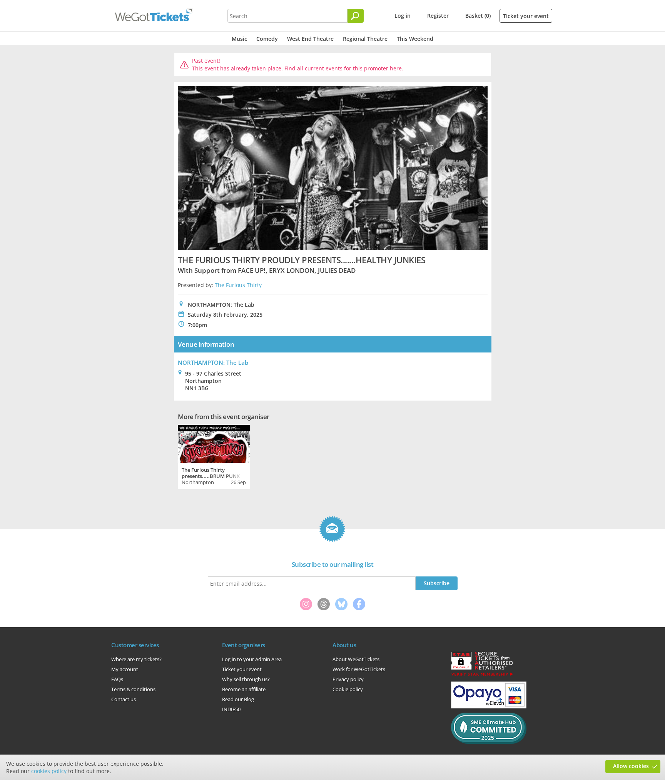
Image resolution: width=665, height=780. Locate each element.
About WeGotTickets (355, 659)
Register (438, 15)
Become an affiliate (244, 689)
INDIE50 (231, 709)
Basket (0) (478, 15)
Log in (402, 15)
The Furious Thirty (238, 285)
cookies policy (49, 771)
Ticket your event (526, 16)
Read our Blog (238, 699)
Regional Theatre (365, 38)
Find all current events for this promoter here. (343, 68)
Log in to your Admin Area (252, 659)
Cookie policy (347, 689)
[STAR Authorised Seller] (482, 675)
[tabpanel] (214, 456)
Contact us (123, 699)
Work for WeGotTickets (358, 669)
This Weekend (415, 38)
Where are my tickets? (136, 659)
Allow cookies (631, 766)
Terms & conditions (133, 689)
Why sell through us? (246, 679)
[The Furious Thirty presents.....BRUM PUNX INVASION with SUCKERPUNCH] (214, 443)
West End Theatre (310, 38)
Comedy (267, 38)
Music (239, 38)
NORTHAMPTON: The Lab (213, 362)
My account (124, 669)
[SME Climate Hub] (488, 741)
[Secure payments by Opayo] (488, 706)
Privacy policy (348, 679)
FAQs (117, 679)
